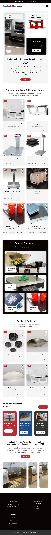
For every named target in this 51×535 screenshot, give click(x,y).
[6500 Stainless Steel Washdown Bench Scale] (14, 179)
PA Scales (44, 159)
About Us (13, 517)
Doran (16, 159)
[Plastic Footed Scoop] (14, 375)
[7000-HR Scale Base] (37, 214)
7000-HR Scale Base (37, 226)
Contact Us (13, 518)
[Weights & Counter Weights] (14, 341)
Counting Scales (38, 506)
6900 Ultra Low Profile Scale (13, 226)
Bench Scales (12, 159)
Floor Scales (30, 159)
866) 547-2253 (15, 504)
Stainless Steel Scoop (37, 354)
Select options (19, 130)
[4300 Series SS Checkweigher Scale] (14, 145)
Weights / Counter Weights (16, 356)
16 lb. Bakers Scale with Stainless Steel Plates (37, 123)
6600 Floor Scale (37, 191)
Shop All (38, 509)
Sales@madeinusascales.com (13, 506)
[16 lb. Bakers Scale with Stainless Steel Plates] (37, 110)
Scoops (35, 356)
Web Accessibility (13, 523)
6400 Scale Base (37, 158)
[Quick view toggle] (22, 104)
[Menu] (47, 6)
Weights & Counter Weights (14, 354)
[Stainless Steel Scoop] (37, 341)
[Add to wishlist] (22, 101)
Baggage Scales (38, 501)
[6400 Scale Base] (37, 145)
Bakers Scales (11, 126)
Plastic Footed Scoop (13, 387)
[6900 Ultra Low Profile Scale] (14, 214)
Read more (37, 198)
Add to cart (19, 394)
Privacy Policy (13, 522)
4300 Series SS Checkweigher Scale (13, 158)
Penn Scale (16, 126)
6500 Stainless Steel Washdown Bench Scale (13, 192)
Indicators (37, 508)
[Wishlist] (41, 5)
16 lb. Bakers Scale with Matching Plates (13, 123)
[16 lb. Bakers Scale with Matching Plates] (14, 110)
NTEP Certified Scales (38, 159)
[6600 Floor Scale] (37, 179)
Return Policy (13, 520)
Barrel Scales (15, 228)
